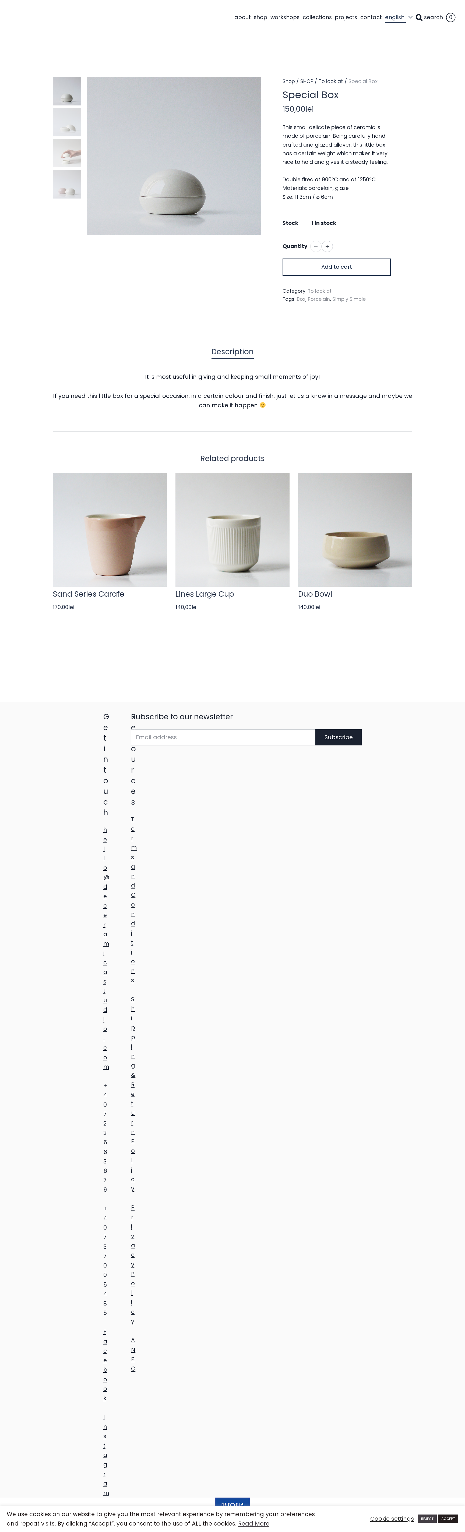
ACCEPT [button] (448, 1518)
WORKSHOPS (285, 17)
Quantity (295, 246)
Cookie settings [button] (392, 1519)
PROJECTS (346, 17)
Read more (352, 619)
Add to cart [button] (336, 267)
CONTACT (371, 17)
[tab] (233, 351)
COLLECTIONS (317, 17)
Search (433, 17)
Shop (289, 81)
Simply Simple (349, 299)
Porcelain (319, 299)
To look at (331, 81)
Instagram (106, 1455)
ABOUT (242, 17)
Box (301, 299)
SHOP (260, 17)
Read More (253, 1523)
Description (233, 351)
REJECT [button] (427, 1518)
